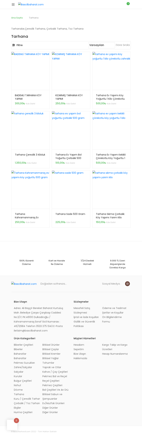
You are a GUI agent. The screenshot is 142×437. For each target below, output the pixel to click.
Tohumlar (48, 363)
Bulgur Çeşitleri (23, 381)
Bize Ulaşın (80, 354)
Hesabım (79, 345)
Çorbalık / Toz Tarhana (27, 403)
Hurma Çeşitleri (23, 412)
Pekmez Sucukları (24, 363)
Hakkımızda (80, 358)
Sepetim (79, 349)
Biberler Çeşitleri (23, 345)
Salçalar (18, 372)
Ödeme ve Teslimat (114, 308)
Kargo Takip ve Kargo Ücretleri (114, 347)
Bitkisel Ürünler (51, 345)
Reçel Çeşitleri (50, 381)
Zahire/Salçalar (23, 367)
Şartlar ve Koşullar (112, 312)
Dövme (18, 390)
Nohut (17, 385)
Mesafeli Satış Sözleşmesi (82, 310)
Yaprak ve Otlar (51, 367)
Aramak (112, 4)
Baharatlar (20, 354)
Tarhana (19, 394)
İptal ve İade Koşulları (86, 317)
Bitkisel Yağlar (50, 358)
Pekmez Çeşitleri (52, 385)
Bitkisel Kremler (51, 354)
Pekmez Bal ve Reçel (54, 376)
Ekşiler (17, 407)
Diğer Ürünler (50, 407)
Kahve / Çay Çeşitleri (55, 372)
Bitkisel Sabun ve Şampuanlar (52, 396)
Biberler (18, 349)
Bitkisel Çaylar (50, 349)
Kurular (18, 376)
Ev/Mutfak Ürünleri (53, 403)
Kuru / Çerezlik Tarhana (27, 398)
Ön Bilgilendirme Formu (112, 319)
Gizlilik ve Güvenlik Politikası (84, 324)
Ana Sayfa (17, 17)
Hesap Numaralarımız (115, 354)
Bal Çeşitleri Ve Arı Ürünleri (55, 390)
